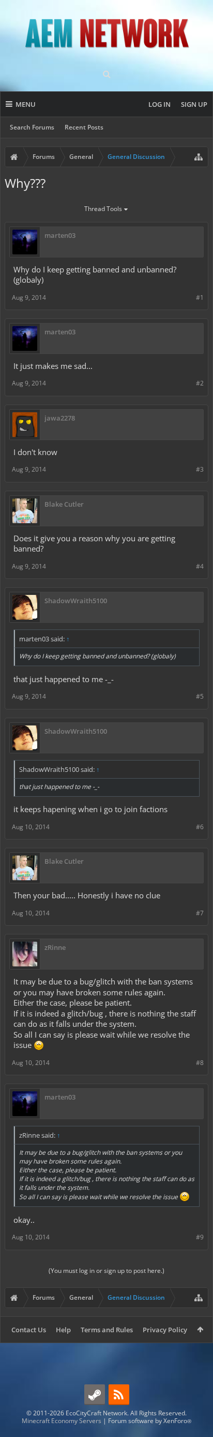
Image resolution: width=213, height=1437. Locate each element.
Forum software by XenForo (149, 1420)
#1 (200, 297)
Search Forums (32, 127)
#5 (200, 696)
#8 (200, 1063)
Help (63, 1329)
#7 (200, 913)
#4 (200, 566)
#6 (200, 827)
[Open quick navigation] (198, 157)
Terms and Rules (107, 1329)
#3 (200, 469)
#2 (200, 383)
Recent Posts (84, 127)
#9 (200, 1237)
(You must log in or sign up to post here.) (106, 1270)
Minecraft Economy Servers (61, 1420)
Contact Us (28, 1329)
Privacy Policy (165, 1329)
